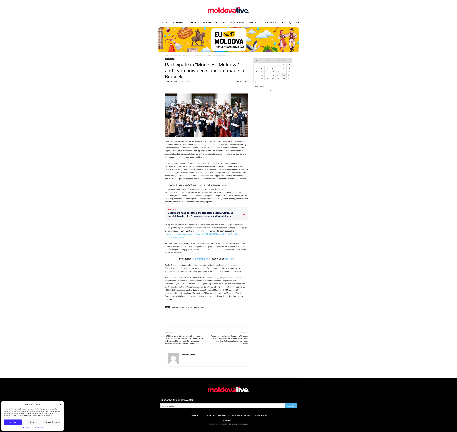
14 (278, 72)
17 (256, 75)
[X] (172, 86)
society (203, 307)
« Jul (271, 90)
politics (196, 307)
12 (267, 72)
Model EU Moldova (178, 307)
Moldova (189, 307)
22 (284, 75)
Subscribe (290, 406)
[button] (60, 404)
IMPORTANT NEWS (201, 259)
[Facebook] (167, 86)
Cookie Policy (25, 427)
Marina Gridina (172, 81)
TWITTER (229, 259)
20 (273, 75)
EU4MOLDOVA (176, 55)
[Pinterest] (178, 86)
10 (256, 72)
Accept (13, 422)
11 (262, 72)
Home (167, 55)
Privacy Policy (38, 427)
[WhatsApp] (183, 86)
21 (278, 75)
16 (289, 72)
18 (262, 75)
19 (267, 75)
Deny (32, 422)
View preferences (52, 422)
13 (273, 72)
